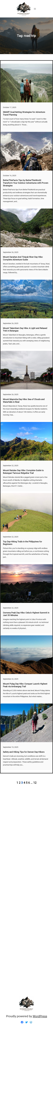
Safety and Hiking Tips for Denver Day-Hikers (23, 752)
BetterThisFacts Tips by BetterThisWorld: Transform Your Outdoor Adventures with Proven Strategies (25, 183)
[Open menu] (34, 8)
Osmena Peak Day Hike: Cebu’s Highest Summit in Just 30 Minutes (26, 614)
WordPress (40, 1016)
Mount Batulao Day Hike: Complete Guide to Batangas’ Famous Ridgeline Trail (23, 471)
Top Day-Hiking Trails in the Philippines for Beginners (22, 542)
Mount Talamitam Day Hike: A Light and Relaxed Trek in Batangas (25, 329)
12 (34, 782)
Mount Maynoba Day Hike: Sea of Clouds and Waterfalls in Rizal (24, 400)
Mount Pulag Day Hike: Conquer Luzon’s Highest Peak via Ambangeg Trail (25, 685)
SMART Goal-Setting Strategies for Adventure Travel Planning (24, 113)
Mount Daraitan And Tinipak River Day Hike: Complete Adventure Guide (23, 258)
